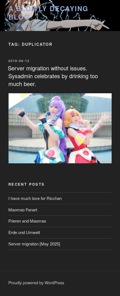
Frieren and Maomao (27, 221)
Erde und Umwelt (24, 232)
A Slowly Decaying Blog (48, 13)
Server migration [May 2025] (34, 244)
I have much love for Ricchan (35, 198)
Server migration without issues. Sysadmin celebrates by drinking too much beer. (53, 76)
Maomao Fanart (22, 210)
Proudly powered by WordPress (36, 282)
